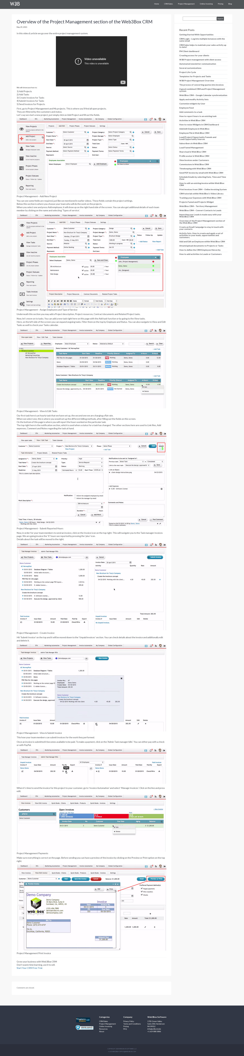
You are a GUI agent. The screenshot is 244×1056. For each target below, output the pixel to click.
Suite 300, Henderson (156, 1024)
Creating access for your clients (194, 55)
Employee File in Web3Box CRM (194, 133)
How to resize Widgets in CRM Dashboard (199, 124)
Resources (103, 1029)
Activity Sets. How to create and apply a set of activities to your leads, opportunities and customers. (201, 235)
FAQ (125, 1029)
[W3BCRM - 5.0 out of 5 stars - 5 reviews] (82, 1020)
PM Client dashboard (189, 51)
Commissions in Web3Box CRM (194, 164)
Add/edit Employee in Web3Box (194, 128)
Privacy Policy (128, 1021)
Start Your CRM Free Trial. (30, 968)
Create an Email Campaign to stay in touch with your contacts (201, 228)
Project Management (186, 4)
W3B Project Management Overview (196, 80)
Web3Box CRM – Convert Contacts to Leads (200, 210)
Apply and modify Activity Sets (194, 99)
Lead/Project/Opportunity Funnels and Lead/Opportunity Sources (197, 138)
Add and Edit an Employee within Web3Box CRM (202, 241)
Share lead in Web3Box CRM (192, 151)
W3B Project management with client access (200, 59)
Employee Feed (186, 108)
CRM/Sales (168, 4)
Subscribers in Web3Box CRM (193, 143)
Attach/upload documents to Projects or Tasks (201, 245)
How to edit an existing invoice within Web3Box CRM (201, 184)
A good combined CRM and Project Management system (202, 90)
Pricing (220, 4)
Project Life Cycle (187, 72)
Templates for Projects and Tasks (195, 76)
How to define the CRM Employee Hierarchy (200, 250)
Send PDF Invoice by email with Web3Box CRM (201, 172)
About (101, 1031)
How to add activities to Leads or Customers (200, 254)
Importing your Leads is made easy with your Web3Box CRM (200, 215)
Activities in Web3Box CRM (192, 120)
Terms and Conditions (132, 1024)
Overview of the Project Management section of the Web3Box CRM (84, 21)
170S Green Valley (154, 1021)
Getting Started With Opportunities (196, 34)
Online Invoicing (206, 4)
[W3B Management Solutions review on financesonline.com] (84, 1026)
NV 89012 (151, 1026)
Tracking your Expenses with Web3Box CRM (200, 198)
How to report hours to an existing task (198, 116)
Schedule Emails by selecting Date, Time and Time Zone (202, 178)
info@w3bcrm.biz (154, 1029)
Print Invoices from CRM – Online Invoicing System (203, 189)
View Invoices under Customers (194, 160)
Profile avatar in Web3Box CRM (194, 156)
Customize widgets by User (192, 103)
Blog (230, 4)
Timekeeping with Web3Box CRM (195, 168)
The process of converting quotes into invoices (201, 85)
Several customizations (190, 68)
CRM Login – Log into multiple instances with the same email (202, 39)
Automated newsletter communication (197, 64)
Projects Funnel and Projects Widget (196, 202)
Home (156, 4)
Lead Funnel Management (191, 147)
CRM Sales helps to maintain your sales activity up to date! (202, 46)
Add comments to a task (190, 112)
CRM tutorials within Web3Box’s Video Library (201, 193)
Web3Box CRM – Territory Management (198, 206)
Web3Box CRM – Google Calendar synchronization (203, 95)
